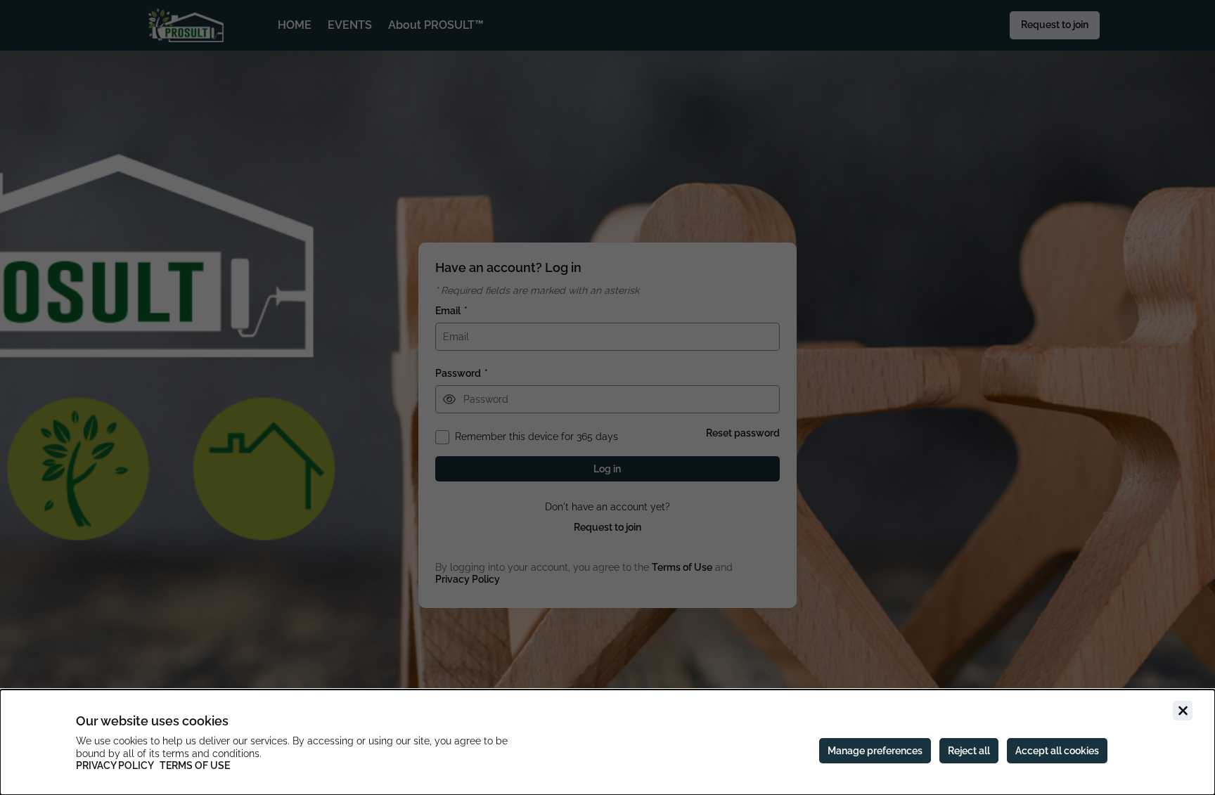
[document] (607, 742)
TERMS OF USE (195, 765)
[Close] (1182, 710)
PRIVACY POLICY (115, 765)
